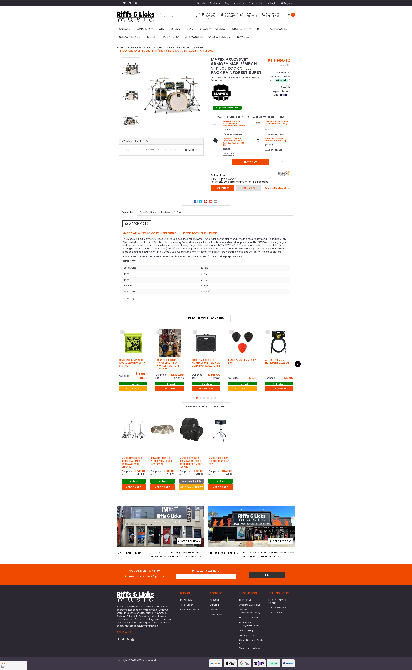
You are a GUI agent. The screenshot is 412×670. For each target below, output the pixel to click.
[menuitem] (196, 202)
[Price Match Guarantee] (222, 15)
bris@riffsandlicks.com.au (189, 552)
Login (273, 3)
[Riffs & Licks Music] (135, 15)
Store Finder (216, 614)
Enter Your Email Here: (206, 571)
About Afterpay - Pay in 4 (251, 642)
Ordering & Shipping (249, 604)
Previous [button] (146, 94)
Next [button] (197, 94)
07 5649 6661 (254, 552)
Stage (204, 29)
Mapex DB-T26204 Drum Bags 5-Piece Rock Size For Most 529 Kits (190, 462)
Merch (152, 37)
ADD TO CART (133, 487)
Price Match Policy (248, 617)
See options (133, 388)
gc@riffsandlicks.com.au (281, 552)
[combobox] (176, 17)
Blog (227, 3)
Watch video (138, 224)
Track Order (186, 604)
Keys (190, 29)
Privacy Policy (246, 630)
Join (267, 575)
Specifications (148, 212)
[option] (172, 94)
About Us (239, 3)
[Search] (196, 16)
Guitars (125, 29)
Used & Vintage (130, 37)
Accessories (279, 29)
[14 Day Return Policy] (241, 15)
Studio (220, 29)
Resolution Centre (189, 609)
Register (288, 3)
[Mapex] (221, 92)
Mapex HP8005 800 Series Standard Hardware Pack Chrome (132, 462)
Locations (170, 37)
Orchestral (240, 29)
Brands (201, 3)
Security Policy (246, 635)
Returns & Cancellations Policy (249, 611)
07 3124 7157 (161, 552)
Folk (161, 29)
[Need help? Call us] (263, 15)
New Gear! (244, 37)
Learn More (248, 188)
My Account (186, 599)
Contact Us (255, 3)
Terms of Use (246, 599)
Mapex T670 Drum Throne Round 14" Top (218, 461)
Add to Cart (169, 388)
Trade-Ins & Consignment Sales (249, 624)
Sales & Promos (219, 37)
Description (128, 212)
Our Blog (214, 604)
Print (259, 29)
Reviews (166, 212)
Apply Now (222, 188)
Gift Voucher (194, 37)
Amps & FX (144, 29)
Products (215, 3)
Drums (176, 29)
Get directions (190, 541)
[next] (298, 364)
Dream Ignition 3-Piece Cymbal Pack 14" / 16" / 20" (161, 461)
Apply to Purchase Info (277, 188)
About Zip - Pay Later (250, 648)
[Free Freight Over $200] (202, 16)
